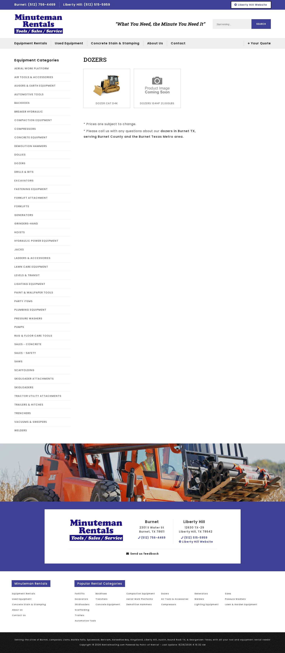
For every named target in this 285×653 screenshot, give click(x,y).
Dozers (165, 593)
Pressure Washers (235, 599)
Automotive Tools (85, 620)
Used (69, 43)
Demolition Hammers (139, 604)
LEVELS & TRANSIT (27, 275)
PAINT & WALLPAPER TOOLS (33, 292)
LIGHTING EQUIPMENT (29, 284)
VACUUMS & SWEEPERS (30, 422)
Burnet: (34, 4)
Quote (261, 43)
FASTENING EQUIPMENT (31, 189)
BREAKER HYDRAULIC (28, 111)
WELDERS (20, 430)
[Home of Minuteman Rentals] (96, 530)
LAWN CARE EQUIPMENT (31, 267)
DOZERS (19, 163)
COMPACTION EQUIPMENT (33, 120)
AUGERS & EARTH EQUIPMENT (35, 86)
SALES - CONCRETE (27, 344)
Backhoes (101, 593)
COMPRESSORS (25, 129)
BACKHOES (22, 103)
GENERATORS (23, 215)
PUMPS (19, 327)
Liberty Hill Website (252, 5)
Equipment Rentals (23, 593)
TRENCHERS (22, 413)
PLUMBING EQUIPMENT (30, 310)
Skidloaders (82, 604)
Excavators (81, 599)
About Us (17, 609)
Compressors (168, 604)
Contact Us (19, 615)
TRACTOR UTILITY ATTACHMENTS (37, 396)
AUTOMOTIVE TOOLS (29, 94)
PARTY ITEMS (23, 301)
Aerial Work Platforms (139, 599)
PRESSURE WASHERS (28, 318)
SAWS (18, 361)
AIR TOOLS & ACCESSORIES (33, 77)
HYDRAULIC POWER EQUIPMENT (36, 241)
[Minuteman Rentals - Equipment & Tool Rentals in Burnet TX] (38, 24)
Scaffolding (82, 609)
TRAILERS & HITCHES (28, 404)
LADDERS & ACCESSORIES (32, 258)
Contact (178, 43)
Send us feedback (144, 554)
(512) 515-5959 (195, 538)
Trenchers (101, 599)
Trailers (79, 615)
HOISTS (19, 232)
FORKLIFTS (21, 206)
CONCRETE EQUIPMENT (30, 137)
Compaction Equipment (140, 593)
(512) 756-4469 (153, 538)
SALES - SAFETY (25, 353)
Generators (201, 593)
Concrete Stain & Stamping (115, 43)
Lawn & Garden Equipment (241, 604)
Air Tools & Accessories (174, 599)
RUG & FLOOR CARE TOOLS (33, 336)
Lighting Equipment (206, 604)
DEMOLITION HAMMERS (30, 146)
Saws (228, 593)
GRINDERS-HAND (26, 223)
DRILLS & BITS (24, 172)
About (155, 43)
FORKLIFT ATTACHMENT (31, 198)
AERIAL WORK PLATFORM (31, 68)
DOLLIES (20, 154)
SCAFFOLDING (24, 370)
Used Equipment (22, 599)
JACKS (19, 249)
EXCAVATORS (24, 180)
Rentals (30, 43)
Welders (199, 599)
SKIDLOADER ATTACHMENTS (34, 379)
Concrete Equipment (108, 604)
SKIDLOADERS (23, 387)
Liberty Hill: (86, 4)
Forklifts (80, 593)
